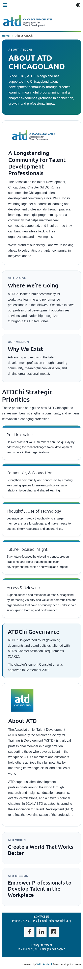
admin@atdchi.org (60, 920)
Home (6, 35)
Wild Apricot (44, 964)
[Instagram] (54, 932)
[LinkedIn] (41, 932)
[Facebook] (29, 932)
